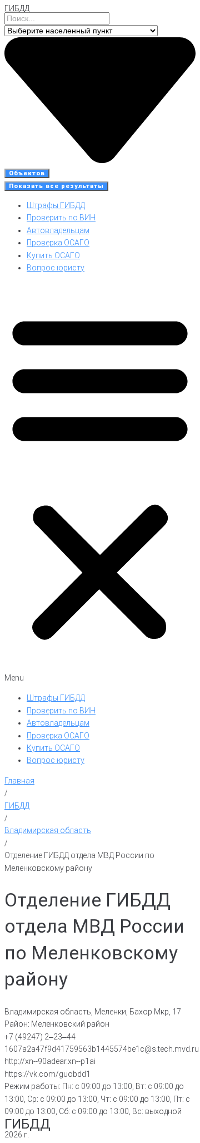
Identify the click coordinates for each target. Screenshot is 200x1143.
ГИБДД (16, 8)
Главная (19, 780)
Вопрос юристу (55, 267)
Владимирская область (47, 830)
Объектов (27, 173)
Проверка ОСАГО (58, 242)
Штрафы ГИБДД (56, 205)
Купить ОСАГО (53, 255)
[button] (100, 483)
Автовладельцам (58, 230)
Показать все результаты (56, 186)
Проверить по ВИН (61, 217)
